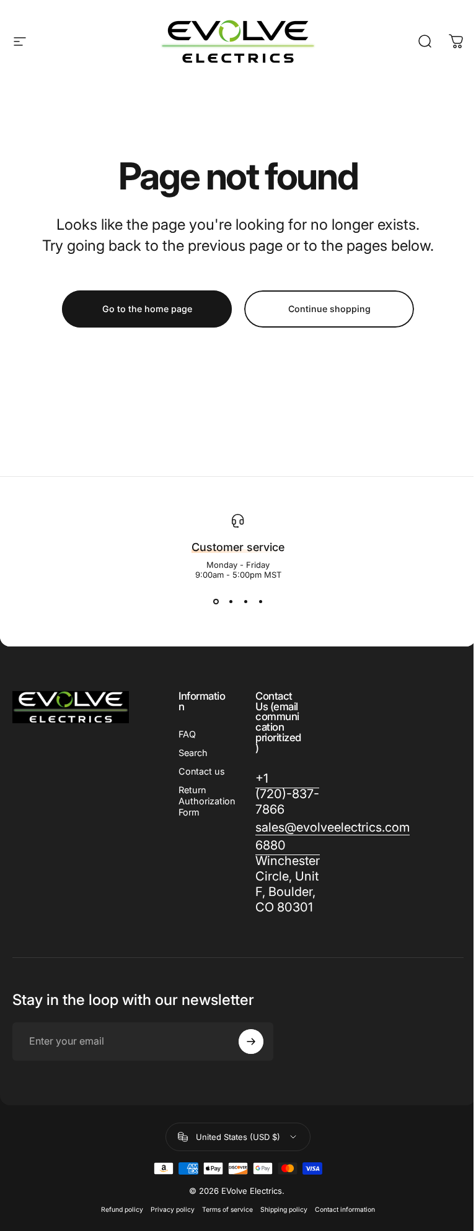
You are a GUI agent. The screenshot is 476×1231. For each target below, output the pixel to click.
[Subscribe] (251, 1041)
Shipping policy (283, 1210)
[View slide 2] (230, 601)
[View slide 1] (215, 601)
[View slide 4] (260, 601)
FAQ (187, 734)
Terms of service (227, 1210)
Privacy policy (173, 1210)
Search (193, 752)
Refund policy (122, 1210)
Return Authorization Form (206, 801)
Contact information (345, 1210)
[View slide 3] (245, 601)
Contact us (201, 771)
